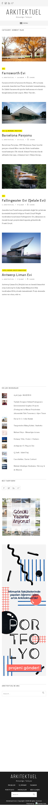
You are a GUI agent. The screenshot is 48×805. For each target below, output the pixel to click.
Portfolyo (9, 790)
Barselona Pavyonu (17, 135)
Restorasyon (19, 270)
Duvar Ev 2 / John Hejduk (23, 419)
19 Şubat (20, 205)
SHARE (32, 77)
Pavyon (18, 131)
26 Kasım (20, 77)
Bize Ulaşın (35, 790)
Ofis (5, 270)
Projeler (11, 785)
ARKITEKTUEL (24, 12)
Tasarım (33, 785)
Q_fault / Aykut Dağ (21, 452)
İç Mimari (10, 131)
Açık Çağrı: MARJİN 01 (22, 395)
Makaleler (22, 790)
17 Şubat (20, 279)
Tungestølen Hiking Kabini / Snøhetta (28, 425)
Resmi (9, 270)
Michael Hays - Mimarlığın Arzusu (27, 432)
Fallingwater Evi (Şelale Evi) (24, 200)
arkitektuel (9, 77)
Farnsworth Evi (13, 73)
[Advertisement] (21, 340)
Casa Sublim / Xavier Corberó (25, 459)
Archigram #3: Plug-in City (24, 446)
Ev (4, 69)
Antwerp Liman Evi (17, 275)
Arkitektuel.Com (11, 801)
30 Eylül (20, 140)
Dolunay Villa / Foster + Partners (26, 439)
